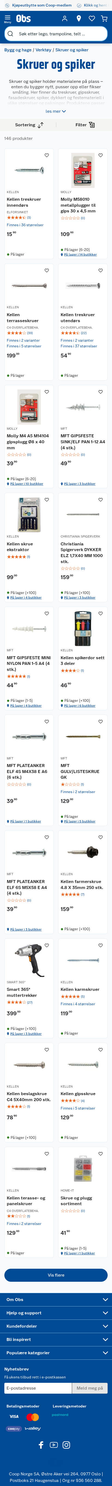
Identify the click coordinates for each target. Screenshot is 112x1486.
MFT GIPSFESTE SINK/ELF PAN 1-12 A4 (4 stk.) (83, 441)
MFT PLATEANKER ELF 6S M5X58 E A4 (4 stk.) (27, 887)
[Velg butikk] (78, 18)
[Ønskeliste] (91, 18)
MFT (64, 429)
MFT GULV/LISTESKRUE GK (80, 771)
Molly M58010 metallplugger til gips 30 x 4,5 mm (78, 205)
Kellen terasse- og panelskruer (26, 1201)
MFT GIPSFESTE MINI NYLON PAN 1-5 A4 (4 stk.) (29, 663)
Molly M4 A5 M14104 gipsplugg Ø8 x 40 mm (28, 441)
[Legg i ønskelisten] (46, 155)
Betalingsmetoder (23, 1406)
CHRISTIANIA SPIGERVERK (80, 536)
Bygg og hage (18, 49)
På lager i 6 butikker (79, 706)
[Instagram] (66, 1445)
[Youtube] (54, 1445)
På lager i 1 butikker (25, 821)
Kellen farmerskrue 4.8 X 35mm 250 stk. (82, 884)
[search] (10, 33)
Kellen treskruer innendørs (24, 202)
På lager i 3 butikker (79, 484)
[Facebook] (41, 1445)
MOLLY (66, 192)
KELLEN (13, 192)
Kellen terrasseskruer (23, 317)
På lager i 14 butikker (80, 254)
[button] (56, 1275)
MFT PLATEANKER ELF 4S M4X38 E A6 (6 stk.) (27, 771)
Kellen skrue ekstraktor (20, 546)
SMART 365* (16, 982)
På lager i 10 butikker (26, 484)
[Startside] (36, 18)
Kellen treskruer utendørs (78, 317)
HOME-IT (67, 1190)
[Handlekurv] (104, 18)
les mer (53, 111)
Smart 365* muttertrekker (22, 992)
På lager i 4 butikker (26, 597)
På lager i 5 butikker (79, 821)
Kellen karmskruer (80, 989)
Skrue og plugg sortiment (76, 1201)
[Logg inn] (64, 18)
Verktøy (43, 49)
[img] (29, 217)
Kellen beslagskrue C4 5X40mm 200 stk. (29, 1096)
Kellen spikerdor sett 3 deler (83, 660)
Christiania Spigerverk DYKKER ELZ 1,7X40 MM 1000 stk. (82, 552)
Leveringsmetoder (69, 1406)
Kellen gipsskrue (78, 1093)
